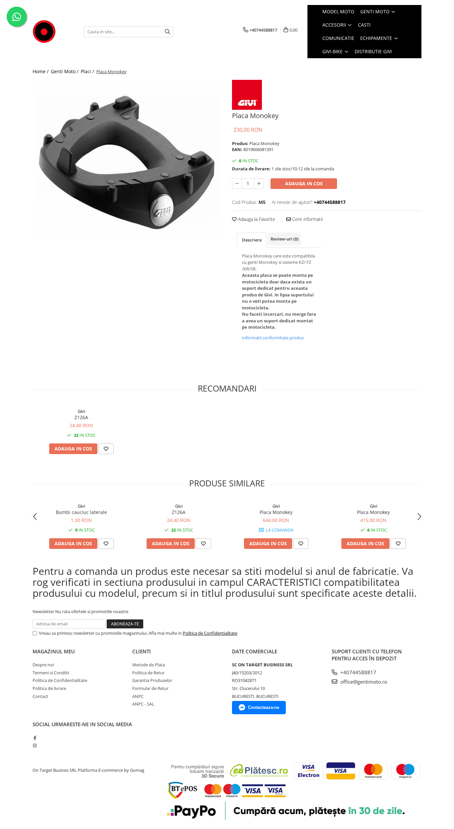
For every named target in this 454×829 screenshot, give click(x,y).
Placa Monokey (276, 512)
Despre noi (43, 665)
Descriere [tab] (252, 240)
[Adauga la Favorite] (106, 448)
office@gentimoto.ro (363, 681)
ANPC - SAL (143, 704)
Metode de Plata (148, 665)
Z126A (81, 417)
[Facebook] (35, 738)
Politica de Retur (148, 673)
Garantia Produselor (152, 680)
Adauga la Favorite (256, 219)
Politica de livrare (49, 688)
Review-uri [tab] (284, 239)
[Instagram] (35, 745)
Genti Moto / (65, 71)
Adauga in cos (304, 183)
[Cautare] (167, 31)
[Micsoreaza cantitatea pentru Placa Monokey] (237, 183)
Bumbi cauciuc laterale (81, 512)
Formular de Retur (150, 688)
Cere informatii (307, 219)
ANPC (138, 696)
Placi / (88, 71)
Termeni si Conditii (51, 673)
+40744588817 (357, 672)
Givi (81, 411)
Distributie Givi (373, 51)
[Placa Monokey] (127, 158)
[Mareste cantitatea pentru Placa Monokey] (259, 183)
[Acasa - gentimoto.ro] (53, 31)
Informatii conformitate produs (273, 338)
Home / (41, 71)
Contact (40, 696)
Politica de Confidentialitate (210, 633)
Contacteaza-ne (263, 707)
